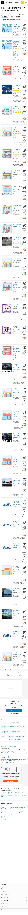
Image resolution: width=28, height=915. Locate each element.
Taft (16, 795)
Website (14, 31)
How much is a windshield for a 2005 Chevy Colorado (13, 736)
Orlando (9, 669)
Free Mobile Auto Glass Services (20, 380)
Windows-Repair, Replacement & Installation (14, 814)
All (12, 16)
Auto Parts (15, 669)
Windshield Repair (3, 807)
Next (21, 675)
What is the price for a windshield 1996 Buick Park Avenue (13, 732)
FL (5, 669)
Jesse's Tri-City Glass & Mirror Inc (16, 26)
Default (23, 14)
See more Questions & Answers (14, 739)
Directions (19, 31)
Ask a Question (15, 722)
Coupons (18, 369)
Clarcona (10, 795)
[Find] (22, 2)
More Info (15, 32)
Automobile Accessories (22, 807)
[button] (26, 2)
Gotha (23, 792)
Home (2, 669)
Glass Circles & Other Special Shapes (22, 810)
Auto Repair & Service (13, 809)
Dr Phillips (3, 796)
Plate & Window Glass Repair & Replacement (4, 810)
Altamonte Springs (10, 793)
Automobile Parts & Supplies (14, 807)
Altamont (24, 795)
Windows (3, 812)
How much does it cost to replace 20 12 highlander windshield (13, 727)
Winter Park (3, 792)
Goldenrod (3, 795)
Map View (6, 16)
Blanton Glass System (6, 756)
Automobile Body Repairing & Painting (4, 818)
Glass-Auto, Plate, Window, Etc (19, 29)
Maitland (17, 792)
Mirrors (20, 812)
